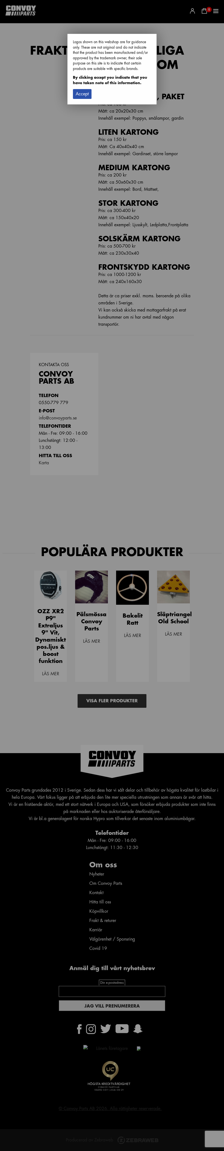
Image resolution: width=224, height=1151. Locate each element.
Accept (82, 94)
